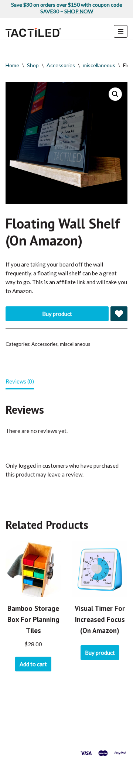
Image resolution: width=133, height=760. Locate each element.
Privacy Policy (79, 738)
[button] (115, 94)
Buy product (57, 313)
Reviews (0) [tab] (20, 381)
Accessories (61, 65)
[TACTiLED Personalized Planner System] (33, 32)
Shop (33, 65)
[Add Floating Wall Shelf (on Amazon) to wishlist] (118, 313)
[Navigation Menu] (120, 31)
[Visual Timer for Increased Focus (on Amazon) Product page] (100, 569)
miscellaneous (99, 65)
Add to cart (33, 664)
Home (12, 65)
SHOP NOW (78, 11)
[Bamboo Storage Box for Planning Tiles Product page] (33, 569)
